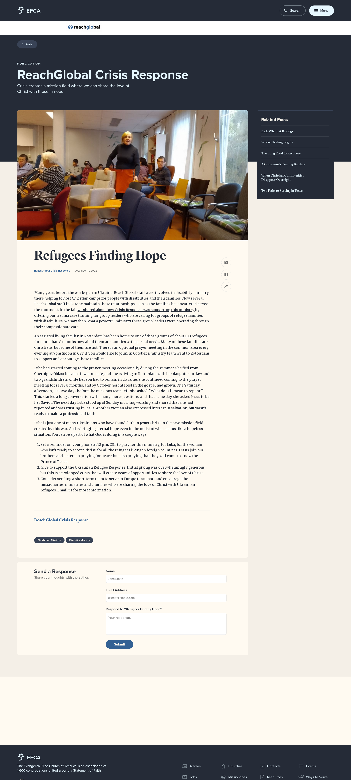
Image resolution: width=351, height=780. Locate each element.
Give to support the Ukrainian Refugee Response (83, 467)
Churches (235, 766)
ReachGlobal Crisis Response (52, 270)
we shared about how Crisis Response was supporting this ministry (136, 310)
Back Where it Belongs (277, 131)
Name (110, 571)
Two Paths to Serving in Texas (282, 190)
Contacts (274, 766)
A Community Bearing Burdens (283, 164)
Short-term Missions (49, 540)
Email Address (116, 590)
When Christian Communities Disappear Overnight (282, 177)
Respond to (134, 609)
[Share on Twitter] (226, 263)
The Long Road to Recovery (281, 153)
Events (311, 766)
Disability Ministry (79, 540)
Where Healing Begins (277, 142)
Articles (195, 766)
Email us (64, 490)
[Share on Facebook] (226, 275)
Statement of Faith (87, 770)
